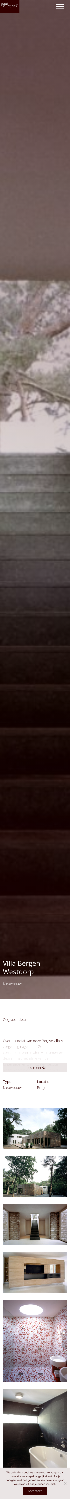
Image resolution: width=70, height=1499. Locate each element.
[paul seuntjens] (9, 6)
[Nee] (65, 1483)
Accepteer (35, 1491)
